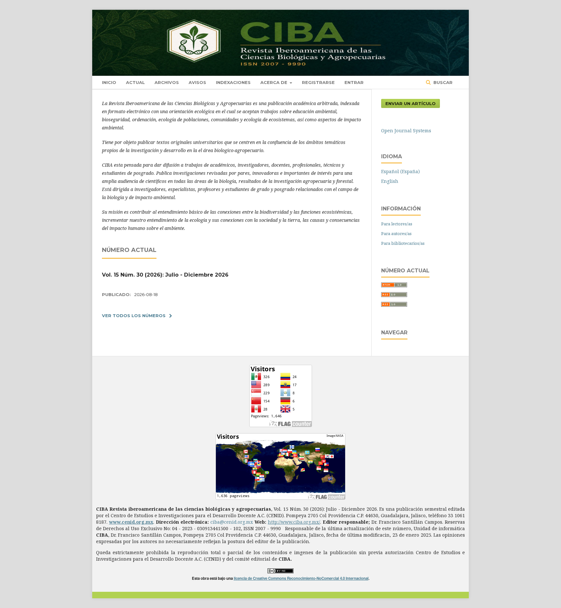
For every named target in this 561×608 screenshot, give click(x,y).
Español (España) (400, 171)
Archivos (167, 82)
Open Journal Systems (406, 130)
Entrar (354, 82)
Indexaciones (233, 82)
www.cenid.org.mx (131, 522)
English (389, 181)
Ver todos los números (134, 315)
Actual (135, 82)
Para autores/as (396, 233)
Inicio (109, 82)
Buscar (442, 82)
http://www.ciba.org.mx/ (294, 522)
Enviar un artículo (410, 103)
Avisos (197, 82)
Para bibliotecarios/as (403, 243)
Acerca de (274, 82)
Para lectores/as (396, 224)
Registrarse (318, 82)
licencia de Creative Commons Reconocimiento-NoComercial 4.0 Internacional (301, 578)
